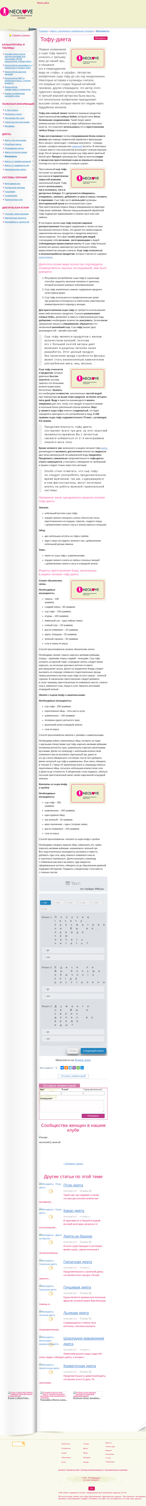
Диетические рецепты (15, 218)
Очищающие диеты (14, 148)
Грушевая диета (77, 1287)
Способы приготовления (17, 214)
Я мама (86, 1444)
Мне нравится (48, 1068)
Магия (85, 1453)
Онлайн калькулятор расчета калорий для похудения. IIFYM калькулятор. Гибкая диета (18, 57)
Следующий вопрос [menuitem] (93, 1051)
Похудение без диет (15, 118)
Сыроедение (11, 195)
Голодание (10, 191)
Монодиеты (100, 38)
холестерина (45, 257)
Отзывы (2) (85, 1217)
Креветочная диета (79, 1366)
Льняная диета (76, 1313)
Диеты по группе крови (16, 152)
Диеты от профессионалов (18, 161)
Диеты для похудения (15, 140)
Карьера (108, 1450)
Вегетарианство (12, 183)
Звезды (86, 1462)
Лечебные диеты (13, 144)
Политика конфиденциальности (92, 1470)
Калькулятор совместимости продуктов (18, 88)
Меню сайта (43, 2)
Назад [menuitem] (73, 1051)
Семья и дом (110, 1446)
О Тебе (108, 1458)
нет (48, 957)
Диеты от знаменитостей (17, 165)
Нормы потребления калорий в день (15, 94)
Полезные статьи (13, 114)
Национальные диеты (15, 169)
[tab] (45, 903)
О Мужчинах (110, 1462)
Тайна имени (66, 1457)
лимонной (77, 146)
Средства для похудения (17, 122)
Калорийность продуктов (17, 222)
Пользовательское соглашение (116, 1470)
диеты (104, 448)
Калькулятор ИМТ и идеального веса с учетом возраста (17, 80)
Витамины (10, 126)
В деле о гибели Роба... (19, 1398)
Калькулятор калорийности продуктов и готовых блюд (18, 66)
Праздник (86, 1457)
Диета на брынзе (77, 1236)
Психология (110, 1454)
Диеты (85, 1448)
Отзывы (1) (85, 1268)
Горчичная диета (77, 1262)
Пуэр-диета (73, 1185)
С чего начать (11, 110)
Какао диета (73, 1211)
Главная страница (21, 35)
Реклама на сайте (72, 1470)
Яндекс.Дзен (83, 1060)
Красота (108, 1443)
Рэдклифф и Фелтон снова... (53, 1400)
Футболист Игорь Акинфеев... (87, 1398)
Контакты (61, 1470)
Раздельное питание (15, 187)
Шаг (43, 902)
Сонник (64, 1453)
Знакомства (65, 1444)
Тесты (63, 1462)
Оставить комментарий (73, 1076)
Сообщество (65, 1448)
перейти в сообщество (51, 1164)
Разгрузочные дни (14, 199)
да (47, 950)
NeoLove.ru (96, 1478)
